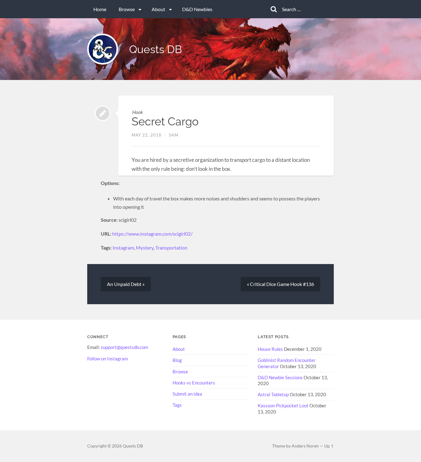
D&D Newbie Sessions (280, 377)
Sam (173, 134)
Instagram (123, 247)
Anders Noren (305, 445)
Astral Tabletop (273, 394)
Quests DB (155, 49)
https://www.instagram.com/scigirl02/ (152, 234)
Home (99, 9)
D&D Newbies (197, 9)
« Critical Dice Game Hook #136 (280, 284)
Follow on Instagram (107, 358)
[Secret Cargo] (102, 113)
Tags (177, 405)
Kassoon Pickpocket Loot (283, 405)
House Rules (270, 349)
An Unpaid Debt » (126, 284)
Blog (177, 360)
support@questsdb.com (124, 347)
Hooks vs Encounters (194, 382)
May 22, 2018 (146, 134)
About (158, 9)
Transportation (171, 247)
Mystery (144, 247)
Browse (127, 9)
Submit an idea (187, 394)
